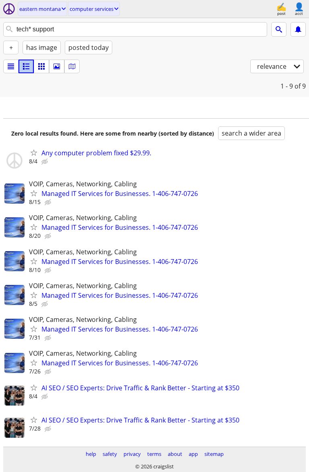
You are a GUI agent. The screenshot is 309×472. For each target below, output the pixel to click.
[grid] (41, 66)
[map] (72, 66)
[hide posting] (45, 162)
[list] (11, 66)
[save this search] (298, 29)
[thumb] (26, 66)
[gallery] (56, 66)
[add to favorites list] (34, 152)
